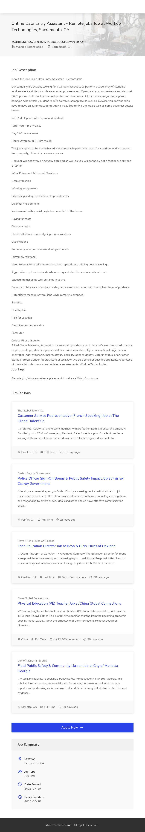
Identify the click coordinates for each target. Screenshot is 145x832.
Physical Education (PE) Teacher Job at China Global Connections (69, 603)
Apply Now (70, 727)
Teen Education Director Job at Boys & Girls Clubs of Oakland (67, 546)
